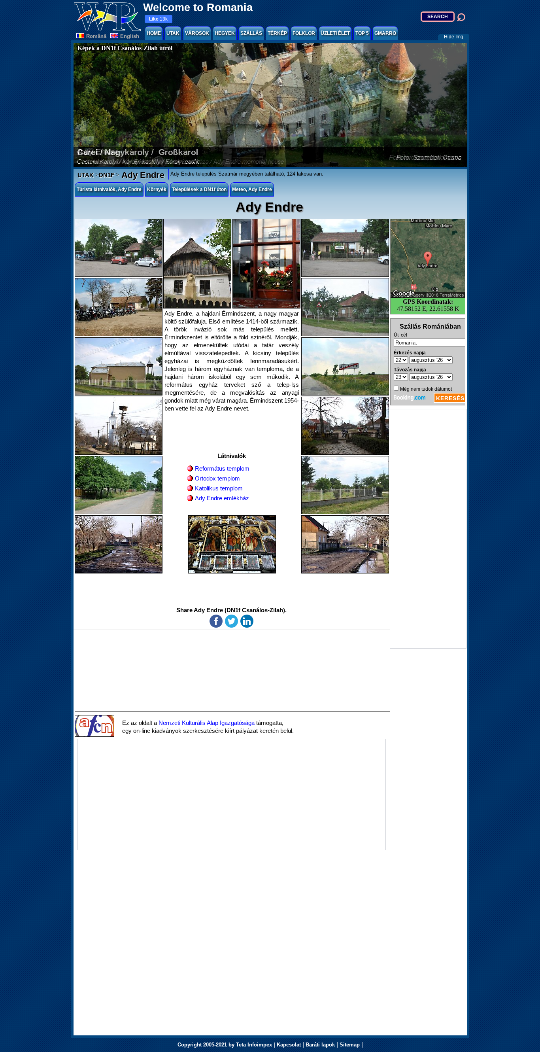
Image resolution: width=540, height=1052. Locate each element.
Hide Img (453, 37)
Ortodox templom (217, 478)
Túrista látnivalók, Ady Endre (109, 189)
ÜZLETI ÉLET (335, 33)
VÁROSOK (197, 33)
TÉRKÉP (277, 33)
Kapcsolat (289, 1045)
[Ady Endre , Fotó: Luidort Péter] (266, 263)
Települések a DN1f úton (199, 189)
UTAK (172, 33)
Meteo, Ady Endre (252, 189)
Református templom (222, 468)
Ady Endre (141, 175)
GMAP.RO (385, 33)
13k (158, 19)
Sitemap (350, 1045)
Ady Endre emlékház (222, 498)
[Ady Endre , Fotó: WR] (118, 248)
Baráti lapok (320, 1045)
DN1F (106, 175)
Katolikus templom (219, 488)
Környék (156, 189)
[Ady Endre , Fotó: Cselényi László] (118, 307)
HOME (154, 33)
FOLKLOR (304, 33)
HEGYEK (225, 33)
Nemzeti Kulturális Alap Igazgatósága (207, 722)
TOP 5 (362, 33)
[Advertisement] (428, 528)
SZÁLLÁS (251, 33)
